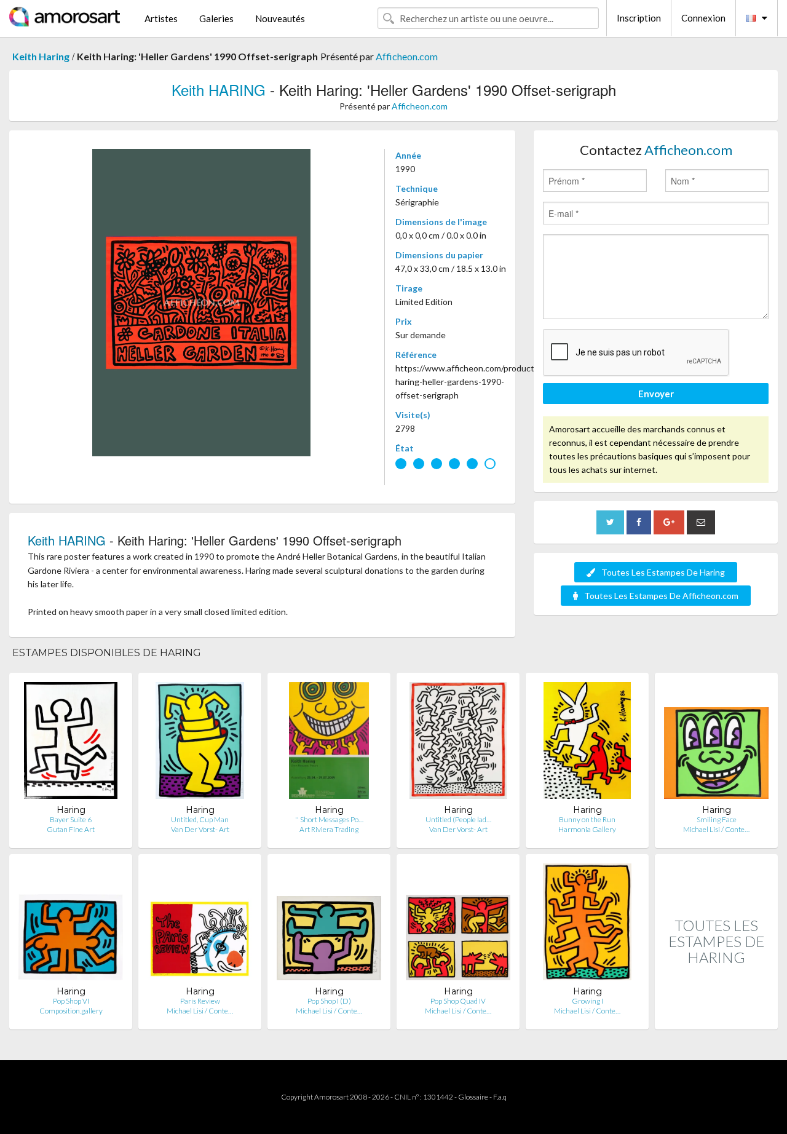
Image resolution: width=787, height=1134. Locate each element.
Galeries (216, 18)
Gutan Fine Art (71, 829)
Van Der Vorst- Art (200, 829)
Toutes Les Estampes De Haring (663, 572)
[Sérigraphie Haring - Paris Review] (200, 925)
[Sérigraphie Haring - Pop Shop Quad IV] (458, 925)
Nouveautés (280, 18)
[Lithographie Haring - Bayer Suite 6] (70, 743)
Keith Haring (40, 56)
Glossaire (473, 1096)
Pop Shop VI (71, 1000)
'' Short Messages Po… (329, 819)
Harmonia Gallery (587, 829)
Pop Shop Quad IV (458, 1000)
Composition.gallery (71, 1010)
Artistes (161, 18)
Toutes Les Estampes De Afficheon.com (661, 595)
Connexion (703, 17)
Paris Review (200, 1000)
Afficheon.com (407, 56)
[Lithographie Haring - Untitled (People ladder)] (457, 743)
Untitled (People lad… (458, 819)
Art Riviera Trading (328, 829)
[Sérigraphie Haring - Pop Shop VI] (70, 925)
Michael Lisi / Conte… (716, 829)
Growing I (587, 1000)
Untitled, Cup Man (200, 819)
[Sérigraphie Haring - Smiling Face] (716, 743)
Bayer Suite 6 (71, 819)
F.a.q (500, 1096)
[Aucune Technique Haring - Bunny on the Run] (587, 743)
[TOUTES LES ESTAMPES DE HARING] (716, 1016)
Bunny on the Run (587, 819)
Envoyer (656, 393)
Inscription (639, 17)
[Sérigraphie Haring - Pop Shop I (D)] (329, 925)
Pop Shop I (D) (329, 1000)
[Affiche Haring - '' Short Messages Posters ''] (329, 743)
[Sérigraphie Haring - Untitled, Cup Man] (200, 743)
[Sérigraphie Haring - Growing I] (587, 925)
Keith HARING (219, 89)
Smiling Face (717, 819)
